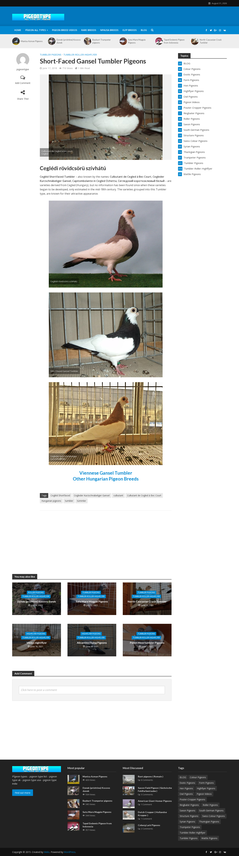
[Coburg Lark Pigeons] (129, 827)
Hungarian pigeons (51, 500)
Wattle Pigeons (209, 838)
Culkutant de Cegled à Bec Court (144, 495)
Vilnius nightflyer (37, 642)
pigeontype (23, 69)
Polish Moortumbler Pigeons (147, 642)
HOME (17, 30)
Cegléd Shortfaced (60, 495)
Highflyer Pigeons (36, 633)
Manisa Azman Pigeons (32, 41)
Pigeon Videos (204, 793)
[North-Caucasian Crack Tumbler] (194, 41)
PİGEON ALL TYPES (35, 30)
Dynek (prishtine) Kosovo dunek (69, 41)
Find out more (22, 792)
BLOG (144, 30)
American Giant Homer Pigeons (155, 800)
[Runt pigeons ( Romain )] (129, 779)
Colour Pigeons (198, 777)
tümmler (81, 500)
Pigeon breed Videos (64, 30)
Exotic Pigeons (187, 782)
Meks (47, 852)
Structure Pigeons (189, 816)
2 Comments (147, 828)
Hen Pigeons (186, 788)
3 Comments (147, 794)
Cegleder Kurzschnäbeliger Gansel (92, 495)
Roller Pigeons (36, 592)
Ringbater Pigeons (189, 804)
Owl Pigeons (186, 793)
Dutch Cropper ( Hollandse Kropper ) (152, 814)
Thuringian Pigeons (209, 821)
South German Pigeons (211, 810)
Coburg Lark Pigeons (149, 825)
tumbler (69, 500)
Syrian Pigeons (187, 821)
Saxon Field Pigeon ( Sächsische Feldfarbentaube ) (155, 789)
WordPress (69, 852)
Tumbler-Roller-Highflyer (80, 54)
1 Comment (146, 804)
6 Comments (147, 779)
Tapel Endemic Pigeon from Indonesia (174, 41)
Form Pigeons (206, 782)
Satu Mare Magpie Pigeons (137, 41)
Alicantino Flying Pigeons (92, 642)
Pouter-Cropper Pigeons (192, 799)
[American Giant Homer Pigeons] (129, 803)
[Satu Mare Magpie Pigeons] (123, 41)
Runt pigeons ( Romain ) (150, 776)
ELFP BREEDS (130, 30)
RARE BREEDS (88, 30)
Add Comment (22, 83)
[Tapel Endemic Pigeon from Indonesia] (158, 41)
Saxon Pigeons (187, 810)
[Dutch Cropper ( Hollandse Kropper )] (129, 814)
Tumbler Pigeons (50, 54)
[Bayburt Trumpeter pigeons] (87, 41)
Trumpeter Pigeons (190, 827)
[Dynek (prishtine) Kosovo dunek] (51, 41)
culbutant (118, 495)
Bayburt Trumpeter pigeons (101, 41)
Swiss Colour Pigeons (213, 816)
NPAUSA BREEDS (109, 30)
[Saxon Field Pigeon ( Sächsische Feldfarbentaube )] (129, 790)
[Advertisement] (106, 539)
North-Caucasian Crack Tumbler (211, 41)
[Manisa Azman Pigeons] (15, 41)
